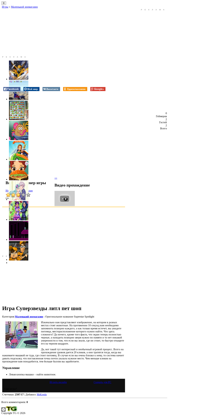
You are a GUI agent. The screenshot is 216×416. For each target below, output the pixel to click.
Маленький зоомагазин (24, 6)
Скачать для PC (102, 382)
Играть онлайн (58, 382)
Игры (5, 6)
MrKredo (42, 394)
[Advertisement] (63, 32)
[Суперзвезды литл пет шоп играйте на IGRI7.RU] (21, 334)
